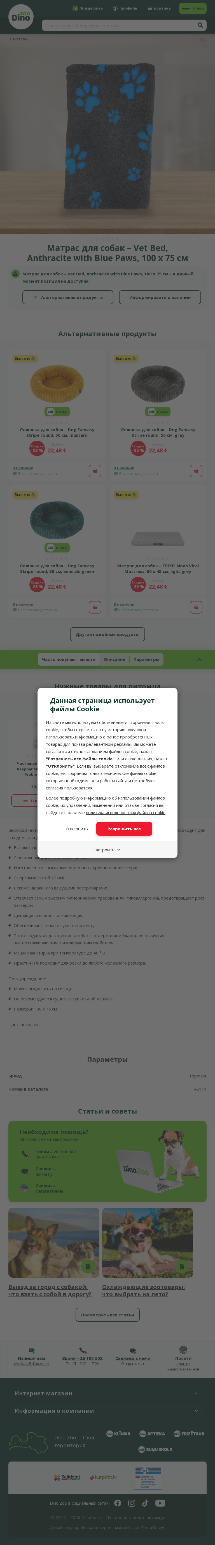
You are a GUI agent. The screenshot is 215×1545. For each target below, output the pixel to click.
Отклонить (77, 828)
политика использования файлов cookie (125, 812)
